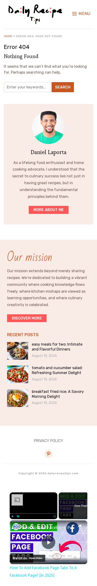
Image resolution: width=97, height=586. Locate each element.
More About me (48, 209)
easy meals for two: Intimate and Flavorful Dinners (57, 346)
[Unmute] (18, 516)
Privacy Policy (48, 441)
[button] (81, 14)
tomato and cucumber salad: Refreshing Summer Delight (57, 370)
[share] (79, 525)
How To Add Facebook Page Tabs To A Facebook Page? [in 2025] (48, 527)
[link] (16, 526)
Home (8, 36)
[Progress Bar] (33, 513)
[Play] (12, 516)
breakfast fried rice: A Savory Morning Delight (58, 394)
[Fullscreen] (54, 516)
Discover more (27, 318)
